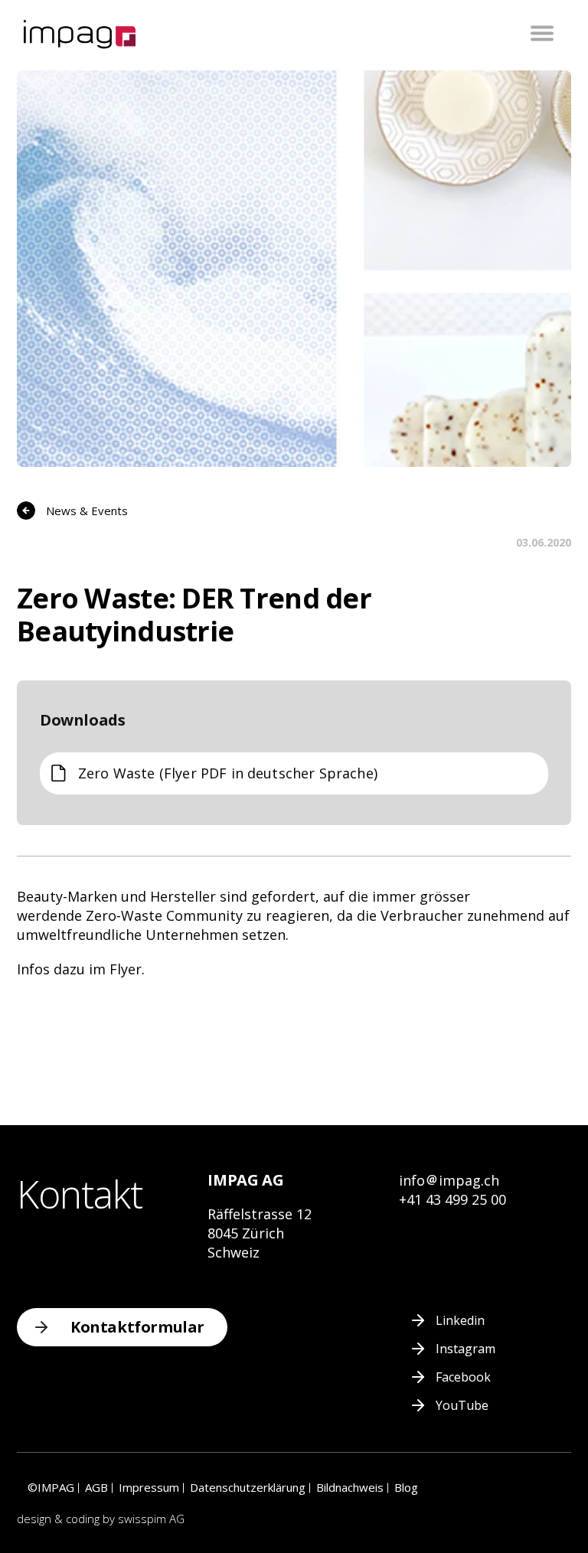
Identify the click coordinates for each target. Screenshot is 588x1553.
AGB (96, 1487)
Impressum (149, 1487)
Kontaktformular (137, 1326)
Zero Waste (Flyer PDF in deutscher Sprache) (227, 773)
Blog (406, 1487)
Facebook (463, 1377)
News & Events (87, 510)
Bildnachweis (350, 1487)
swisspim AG (151, 1518)
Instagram (465, 1348)
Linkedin (460, 1320)
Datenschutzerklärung (247, 1487)
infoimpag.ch (449, 1180)
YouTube (462, 1405)
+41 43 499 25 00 (452, 1199)
